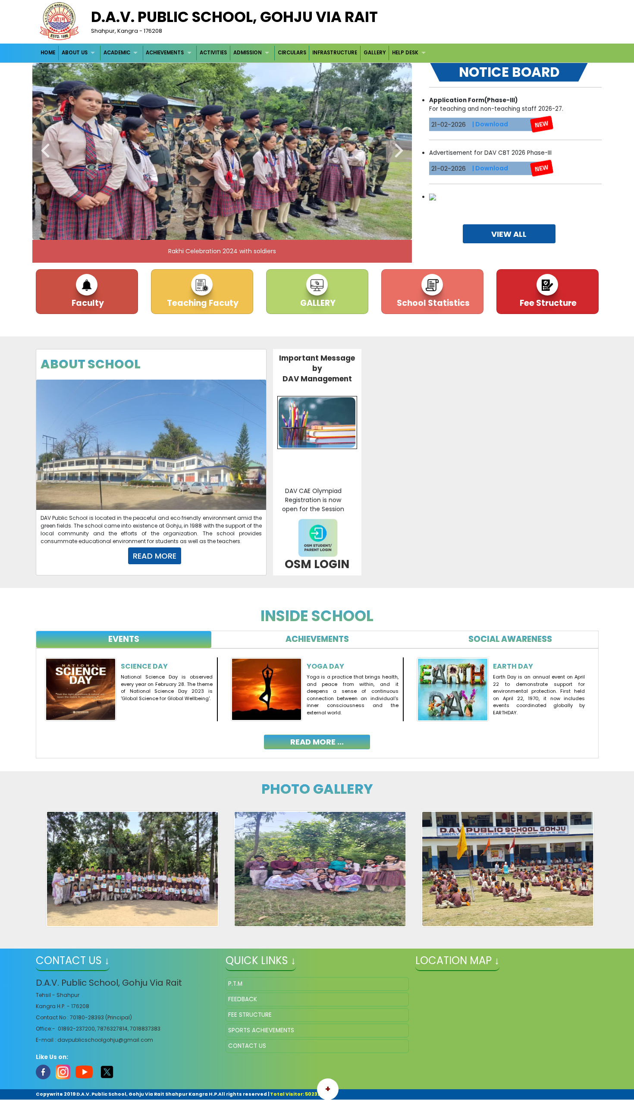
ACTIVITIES (213, 52)
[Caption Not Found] (129, 869)
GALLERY (375, 52)
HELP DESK (405, 52)
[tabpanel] (317, 696)
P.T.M (235, 984)
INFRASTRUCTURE (334, 52)
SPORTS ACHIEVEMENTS (261, 1030)
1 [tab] (189, 231)
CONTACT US (247, 1046)
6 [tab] (254, 231)
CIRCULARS (292, 52)
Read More (154, 555)
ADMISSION (247, 52)
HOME (48, 52)
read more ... (317, 741)
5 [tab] (241, 231)
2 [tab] (202, 231)
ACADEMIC (117, 52)
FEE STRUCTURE (250, 1015)
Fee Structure (547, 303)
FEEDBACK (242, 999)
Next (399, 151)
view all (509, 234)
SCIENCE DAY (144, 666)
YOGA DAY (325, 666)
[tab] (124, 639)
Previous (45, 151)
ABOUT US (75, 52)
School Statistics (432, 303)
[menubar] (234, 53)
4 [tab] (228, 231)
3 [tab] (215, 231)
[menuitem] (48, 53)
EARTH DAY (513, 666)
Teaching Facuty (202, 303)
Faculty (87, 303)
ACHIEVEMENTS (165, 52)
